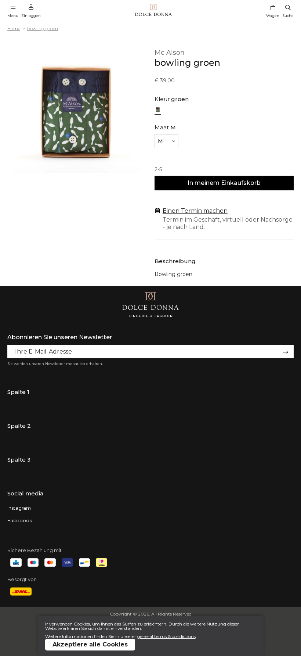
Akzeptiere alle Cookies (90, 644)
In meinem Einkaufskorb (224, 182)
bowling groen (42, 28)
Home (13, 28)
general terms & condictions (166, 636)
